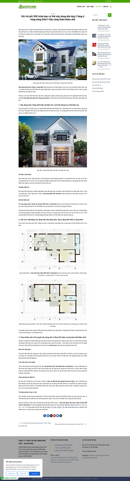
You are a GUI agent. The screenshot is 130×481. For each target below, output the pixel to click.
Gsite (84, 458)
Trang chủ (81, 6)
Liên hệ (105, 6)
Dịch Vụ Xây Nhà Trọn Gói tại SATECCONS (64, 457)
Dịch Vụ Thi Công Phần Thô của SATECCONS (65, 460)
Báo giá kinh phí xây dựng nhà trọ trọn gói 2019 (69, 424)
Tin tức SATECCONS (62, 448)
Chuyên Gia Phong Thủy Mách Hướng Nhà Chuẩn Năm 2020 (104, 45)
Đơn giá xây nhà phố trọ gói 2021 (61, 462)
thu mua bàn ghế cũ (98, 91)
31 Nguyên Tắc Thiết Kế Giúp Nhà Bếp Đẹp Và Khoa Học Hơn (104, 36)
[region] (23, 468)
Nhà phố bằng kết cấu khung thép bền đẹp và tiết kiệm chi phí (104, 54)
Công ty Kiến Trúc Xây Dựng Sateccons (66, 407)
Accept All (35, 473)
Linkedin (91, 455)
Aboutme (94, 458)
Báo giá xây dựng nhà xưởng (101, 82)
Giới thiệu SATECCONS (63, 445)
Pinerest (88, 458)
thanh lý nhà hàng (97, 88)
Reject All (23, 473)
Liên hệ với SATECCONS (64, 451)
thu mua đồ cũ (96, 85)
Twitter (96, 455)
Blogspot (102, 455)
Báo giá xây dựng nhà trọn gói (101, 79)
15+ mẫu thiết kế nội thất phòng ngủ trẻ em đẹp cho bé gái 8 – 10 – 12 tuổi (104, 64)
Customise (11, 473)
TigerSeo (95, 478)
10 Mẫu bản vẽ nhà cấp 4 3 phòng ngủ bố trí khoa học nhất (104, 27)
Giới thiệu (90, 6)
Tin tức (98, 6)
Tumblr (107, 455)
